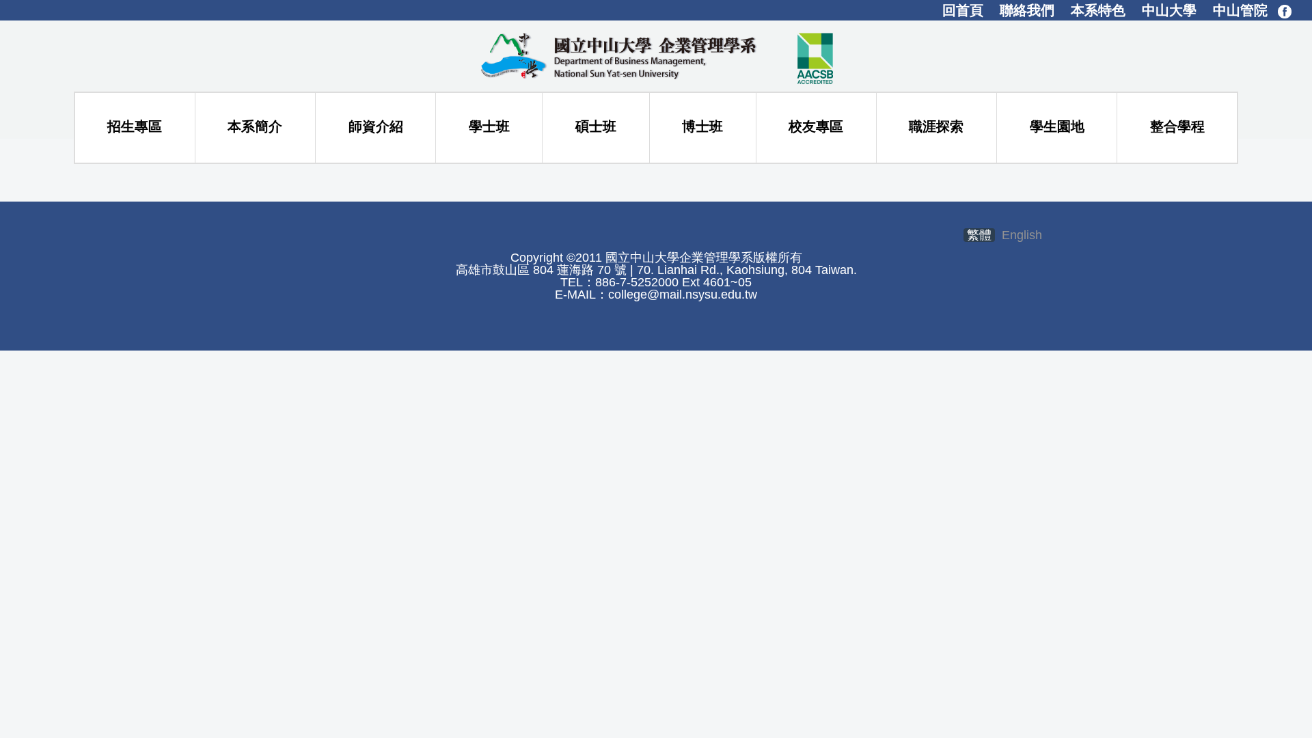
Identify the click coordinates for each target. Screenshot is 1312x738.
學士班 (489, 126)
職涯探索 (936, 126)
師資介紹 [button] (375, 126)
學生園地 (1057, 126)
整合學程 (1177, 126)
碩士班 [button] (595, 126)
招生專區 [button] (134, 126)
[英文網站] (656, 55)
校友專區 (816, 126)
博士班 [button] (702, 126)
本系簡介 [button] (255, 126)
